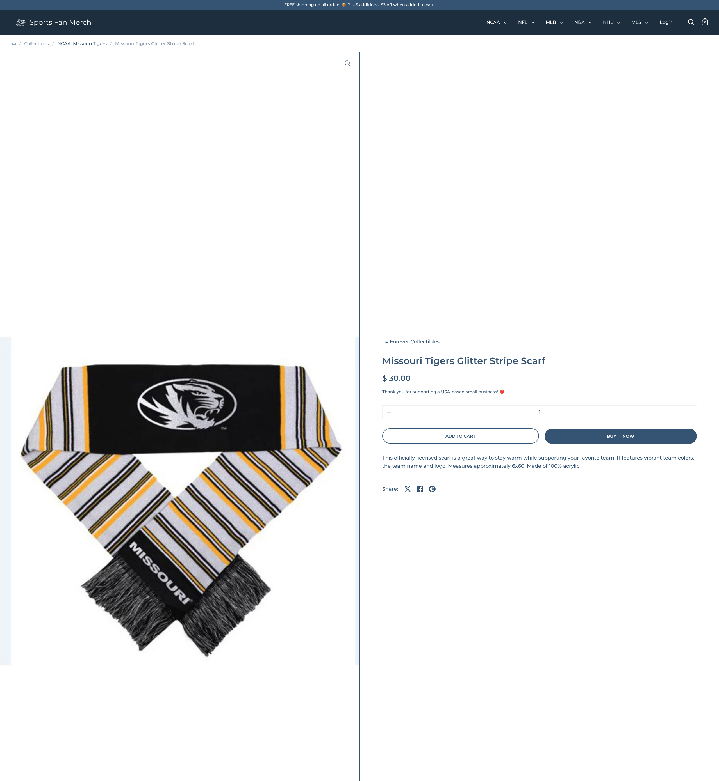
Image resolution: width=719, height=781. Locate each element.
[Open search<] (691, 22)
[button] (690, 412)
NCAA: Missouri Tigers (82, 43)
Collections (36, 43)
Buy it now (620, 436)
